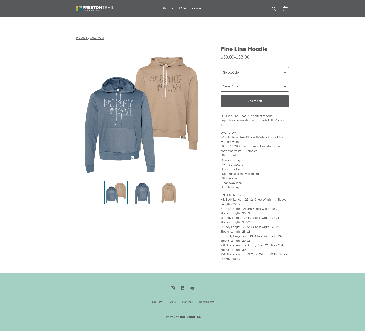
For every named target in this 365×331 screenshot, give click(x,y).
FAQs (182, 8)
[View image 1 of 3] (116, 192)
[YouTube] (192, 288)
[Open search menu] (274, 8)
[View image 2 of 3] (142, 192)
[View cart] (285, 8)
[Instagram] (172, 288)
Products (82, 38)
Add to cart (255, 101)
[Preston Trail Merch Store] (95, 8)
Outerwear (97, 38)
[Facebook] (182, 288)
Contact (197, 8)
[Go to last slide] (81, 111)
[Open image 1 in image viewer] (142, 111)
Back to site (206, 302)
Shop (165, 8)
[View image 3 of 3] (169, 192)
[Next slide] (204, 111)
